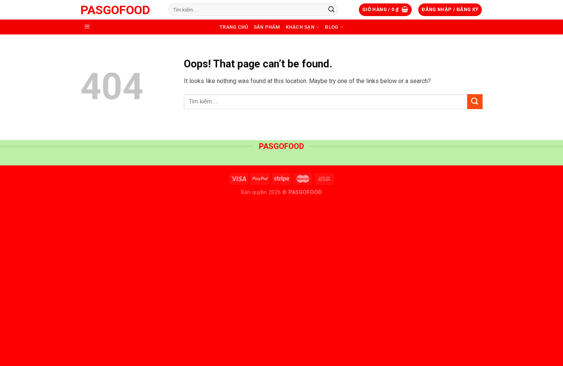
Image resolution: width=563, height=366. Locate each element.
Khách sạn (300, 27)
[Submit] (331, 9)
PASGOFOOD (115, 10)
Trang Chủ (233, 27)
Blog (331, 27)
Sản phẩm (267, 27)
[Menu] (87, 27)
